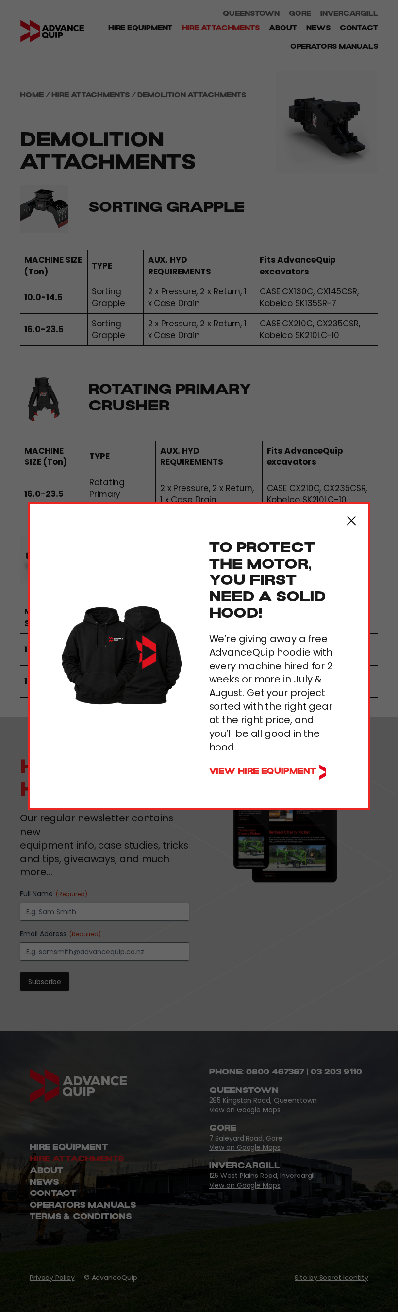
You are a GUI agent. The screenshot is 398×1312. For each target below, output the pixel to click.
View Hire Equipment (263, 772)
